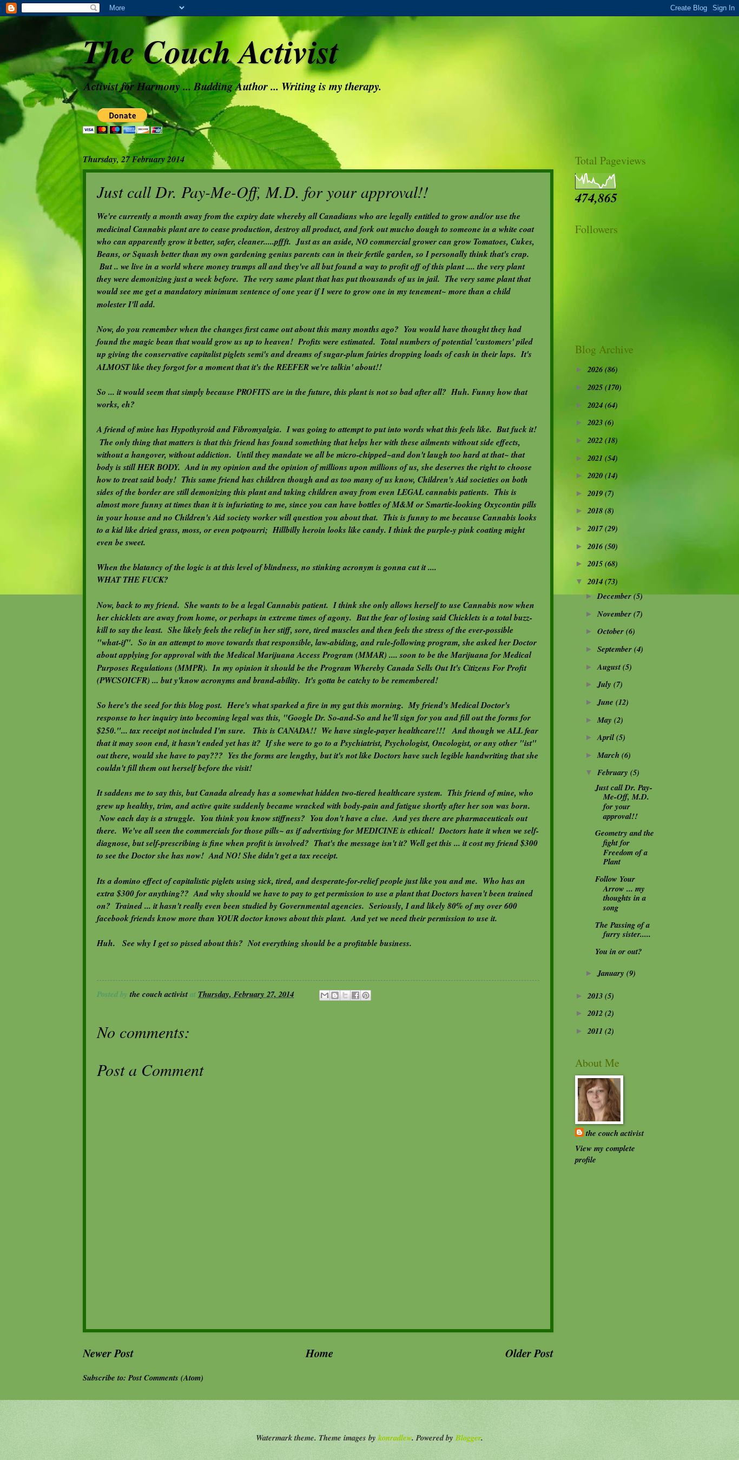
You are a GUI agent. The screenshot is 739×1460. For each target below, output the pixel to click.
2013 (596, 995)
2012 (596, 1013)
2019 (596, 493)
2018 (596, 510)
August (610, 666)
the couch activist (615, 1133)
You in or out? (618, 951)
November (615, 613)
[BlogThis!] (334, 995)
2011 (596, 1030)
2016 (596, 546)
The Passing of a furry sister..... (623, 929)
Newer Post (108, 1353)
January (611, 973)
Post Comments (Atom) (165, 1377)
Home (319, 1353)
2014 (596, 581)
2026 (596, 369)
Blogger (468, 1437)
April (606, 737)
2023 (596, 422)
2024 (596, 405)
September (615, 649)
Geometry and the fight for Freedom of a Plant (624, 847)
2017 (596, 528)
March (609, 755)
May (605, 719)
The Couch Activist (211, 51)
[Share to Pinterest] (365, 995)
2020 (596, 475)
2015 (596, 563)
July (605, 684)
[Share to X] (345, 995)
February (613, 772)
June (606, 702)
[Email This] (324, 995)
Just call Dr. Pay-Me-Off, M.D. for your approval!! (623, 802)
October (611, 631)
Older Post (529, 1353)
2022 (596, 440)
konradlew (395, 1437)
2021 (596, 458)
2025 (596, 387)
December (615, 596)
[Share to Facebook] (355, 995)
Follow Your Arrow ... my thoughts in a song (620, 893)
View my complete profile (605, 1153)
